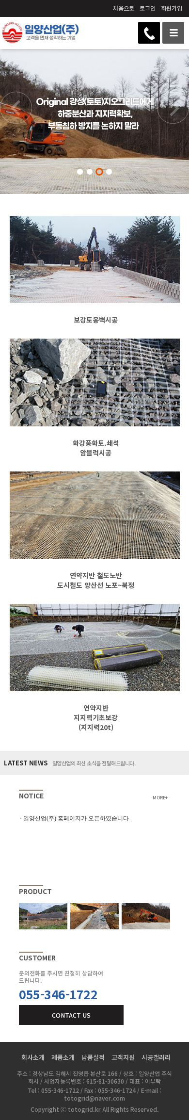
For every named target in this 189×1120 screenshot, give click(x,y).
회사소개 (33, 1057)
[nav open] (173, 33)
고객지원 (123, 1057)
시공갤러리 (156, 1057)
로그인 (148, 8)
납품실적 (93, 1057)
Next (173, 117)
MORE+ (160, 798)
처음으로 (123, 8)
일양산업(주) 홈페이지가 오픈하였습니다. (76, 818)
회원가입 (171, 8)
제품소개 (63, 1057)
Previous (16, 117)
